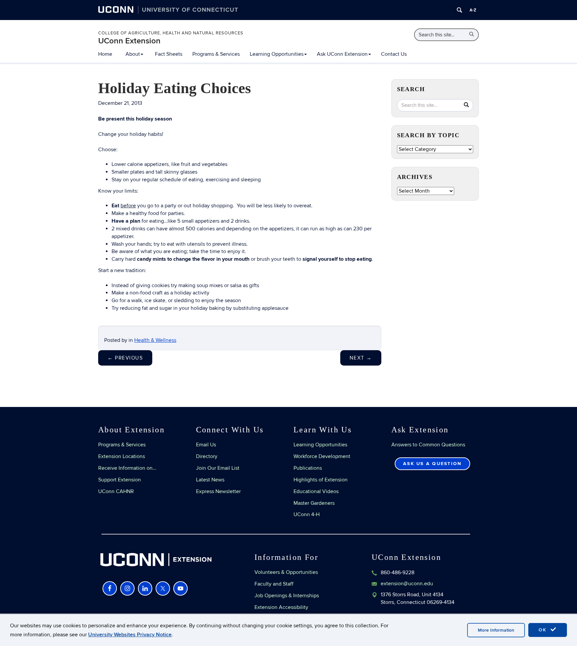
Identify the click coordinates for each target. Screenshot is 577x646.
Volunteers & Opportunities (286, 572)
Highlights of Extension (321, 479)
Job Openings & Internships (286, 595)
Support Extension (119, 479)
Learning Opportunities (277, 54)
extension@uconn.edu (407, 583)
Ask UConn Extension (342, 54)
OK (544, 630)
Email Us (206, 444)
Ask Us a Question (432, 463)
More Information (496, 630)
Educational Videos (316, 491)
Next (361, 358)
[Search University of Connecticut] (459, 10)
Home (105, 54)
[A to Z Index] (472, 10)
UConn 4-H (307, 514)
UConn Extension (129, 41)
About (133, 54)
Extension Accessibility (281, 607)
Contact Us (394, 54)
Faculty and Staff (274, 584)
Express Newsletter (218, 491)
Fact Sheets (168, 54)
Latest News (210, 479)
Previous (125, 358)
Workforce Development (322, 456)
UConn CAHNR (116, 491)
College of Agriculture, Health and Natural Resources (170, 33)
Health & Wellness (155, 340)
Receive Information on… (127, 468)
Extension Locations (121, 456)
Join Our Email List (217, 468)
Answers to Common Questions (428, 444)
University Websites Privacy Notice (130, 634)
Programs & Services (216, 54)
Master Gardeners (314, 503)
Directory (206, 456)
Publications (308, 468)
